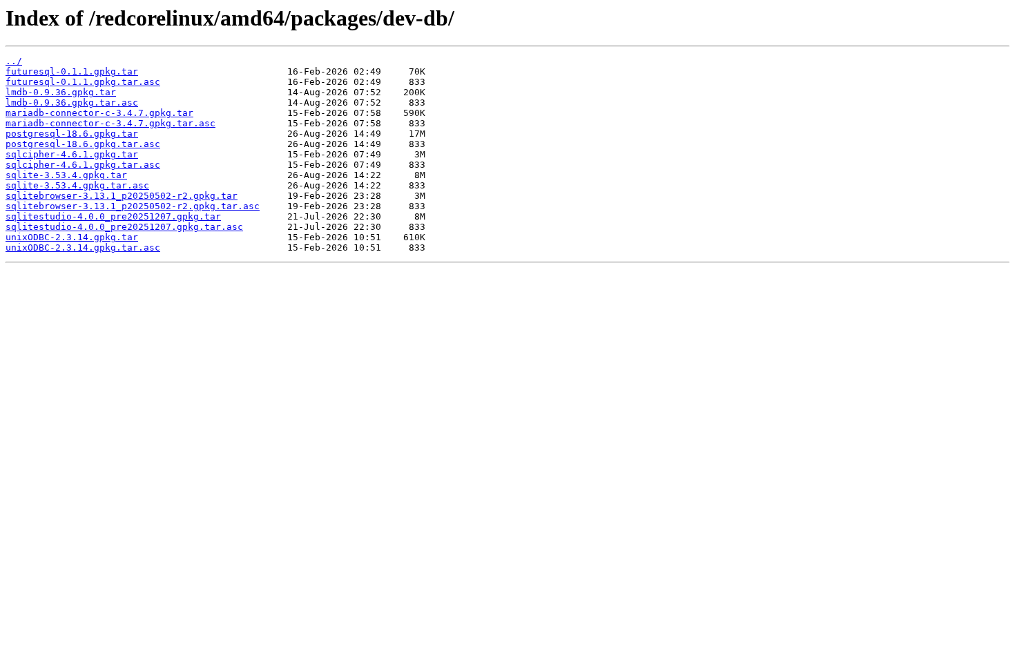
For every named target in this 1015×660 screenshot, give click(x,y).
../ (14, 61)
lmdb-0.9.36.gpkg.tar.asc (72, 102)
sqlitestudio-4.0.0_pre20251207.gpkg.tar (113, 216)
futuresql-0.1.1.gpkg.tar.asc (83, 82)
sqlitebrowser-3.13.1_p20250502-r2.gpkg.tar (122, 196)
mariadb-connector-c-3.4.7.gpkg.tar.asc (110, 123)
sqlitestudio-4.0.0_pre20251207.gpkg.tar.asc (124, 227)
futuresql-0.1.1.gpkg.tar (72, 71)
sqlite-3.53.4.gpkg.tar (66, 175)
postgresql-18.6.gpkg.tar (72, 133)
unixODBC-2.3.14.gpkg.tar (72, 237)
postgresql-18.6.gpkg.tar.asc (83, 144)
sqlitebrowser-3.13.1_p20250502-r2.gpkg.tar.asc (133, 206)
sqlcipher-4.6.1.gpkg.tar (72, 154)
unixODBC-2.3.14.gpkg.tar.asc (83, 247)
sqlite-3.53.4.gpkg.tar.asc (77, 185)
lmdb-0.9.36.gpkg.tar (61, 92)
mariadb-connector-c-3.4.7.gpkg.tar (99, 113)
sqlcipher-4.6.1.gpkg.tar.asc (83, 164)
